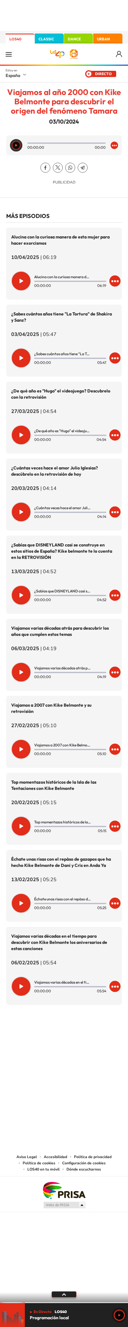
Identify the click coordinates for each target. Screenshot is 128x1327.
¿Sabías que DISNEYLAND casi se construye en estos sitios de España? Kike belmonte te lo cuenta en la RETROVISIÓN (61, 551)
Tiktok (39, 1036)
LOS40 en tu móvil (43, 1169)
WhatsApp (70, 168)
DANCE (74, 39)
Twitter (58, 168)
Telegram (83, 168)
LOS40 (15, 39)
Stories (101, 1036)
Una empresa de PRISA (64, 1190)
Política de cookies (39, 1163)
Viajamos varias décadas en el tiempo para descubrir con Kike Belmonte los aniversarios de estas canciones (59, 942)
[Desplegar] (64, 1294)
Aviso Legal (26, 1156)
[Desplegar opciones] (114, 145)
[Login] (119, 54)
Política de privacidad (93, 1156)
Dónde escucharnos (83, 1169)
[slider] (64, 1302)
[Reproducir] (16, 145)
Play (119, 1315)
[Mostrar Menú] (8, 54)
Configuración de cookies (84, 1163)
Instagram (27, 1036)
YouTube (52, 1036)
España (13, 75)
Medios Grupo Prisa (64, 1205)
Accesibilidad (55, 1156)
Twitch (89, 1036)
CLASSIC (46, 39)
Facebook (45, 168)
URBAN (103, 39)
